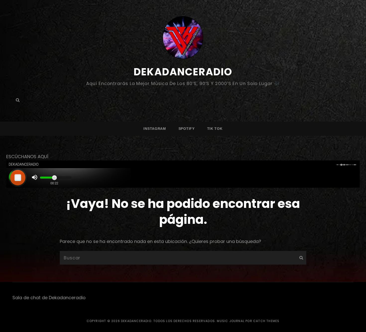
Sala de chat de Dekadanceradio (49, 297)
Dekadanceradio (183, 72)
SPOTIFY (187, 129)
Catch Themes (266, 321)
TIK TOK (215, 129)
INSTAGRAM (154, 129)
